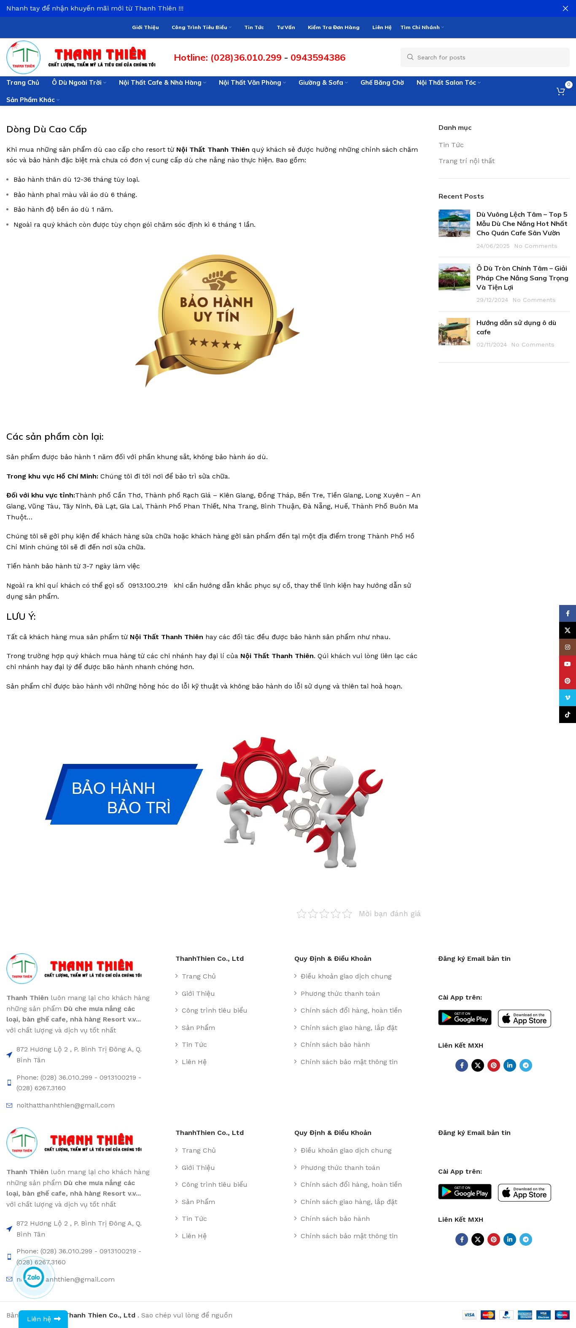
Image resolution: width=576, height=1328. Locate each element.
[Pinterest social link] (493, 1065)
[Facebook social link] (461, 1065)
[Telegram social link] (525, 1065)
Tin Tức (451, 145)
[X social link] (477, 1065)
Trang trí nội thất (467, 161)
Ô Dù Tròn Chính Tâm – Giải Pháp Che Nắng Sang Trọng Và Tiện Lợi (522, 277)
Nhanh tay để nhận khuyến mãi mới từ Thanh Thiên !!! (94, 8)
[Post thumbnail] (454, 230)
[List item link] (231, 976)
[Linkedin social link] (509, 1065)
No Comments (535, 245)
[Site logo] (85, 57)
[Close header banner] (565, 8)
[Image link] (78, 968)
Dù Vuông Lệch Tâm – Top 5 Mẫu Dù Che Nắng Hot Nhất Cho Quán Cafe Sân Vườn (522, 223)
